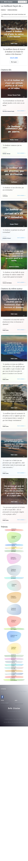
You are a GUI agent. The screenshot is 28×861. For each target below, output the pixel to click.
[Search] (26, 2)
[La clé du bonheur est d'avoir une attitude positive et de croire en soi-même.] (14, 85)
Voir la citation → (21, 110)
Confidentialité (4, 703)
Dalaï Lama (14, 58)
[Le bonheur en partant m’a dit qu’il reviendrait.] (14, 214)
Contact (21, 703)
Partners (17, 703)
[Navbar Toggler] (2, 1)
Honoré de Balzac (7, 283)
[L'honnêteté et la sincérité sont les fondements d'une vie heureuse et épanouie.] (14, 303)
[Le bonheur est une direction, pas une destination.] (14, 171)
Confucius (5, 196)
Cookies (7, 703)
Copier (15, 62)
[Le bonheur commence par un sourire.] (14, 129)
